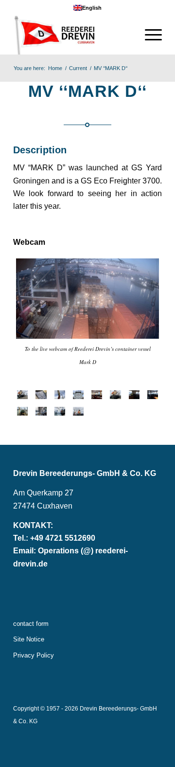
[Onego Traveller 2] (22, 394)
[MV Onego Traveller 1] (60, 411)
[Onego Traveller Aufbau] (78, 394)
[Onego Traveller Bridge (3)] (134, 394)
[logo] (72, 35)
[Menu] (148, 35)
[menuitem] (148, 35)
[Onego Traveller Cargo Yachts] (41, 411)
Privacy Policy (33, 655)
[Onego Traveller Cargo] (41, 394)
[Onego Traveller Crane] (60, 394)
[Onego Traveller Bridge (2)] (152, 394)
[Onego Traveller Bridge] (97, 394)
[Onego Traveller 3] (78, 411)
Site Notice (28, 639)
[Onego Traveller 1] (115, 394)
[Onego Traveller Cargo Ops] (22, 411)
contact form (31, 623)
